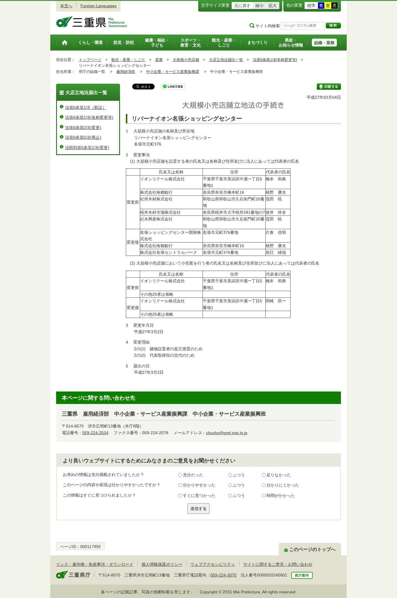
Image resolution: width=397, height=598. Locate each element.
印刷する (329, 86)
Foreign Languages (99, 5)
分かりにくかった (283, 485)
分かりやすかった (199, 485)
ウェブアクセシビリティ (212, 564)
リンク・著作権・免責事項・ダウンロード (94, 564)
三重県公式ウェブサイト (91, 21)
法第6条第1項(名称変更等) (275, 60)
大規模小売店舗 (186, 60)
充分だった (193, 475)
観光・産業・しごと (128, 60)
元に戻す (242, 5)
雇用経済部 (125, 71)
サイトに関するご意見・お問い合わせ (277, 564)
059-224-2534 (95, 432)
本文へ (66, 5)
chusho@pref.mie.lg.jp (226, 432)
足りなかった (279, 475)
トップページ (90, 60)
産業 (159, 60)
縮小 (259, 5)
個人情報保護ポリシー (162, 564)
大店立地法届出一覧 (226, 60)
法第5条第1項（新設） (85, 107)
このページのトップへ (312, 549)
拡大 (273, 5)
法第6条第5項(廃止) (83, 137)
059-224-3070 (223, 575)
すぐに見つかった (199, 495)
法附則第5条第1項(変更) (87, 147)
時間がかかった (281, 495)
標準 (311, 5)
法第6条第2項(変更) (83, 127)
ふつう (239, 475)
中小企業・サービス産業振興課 (172, 71)
